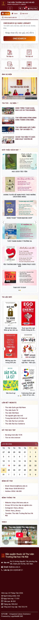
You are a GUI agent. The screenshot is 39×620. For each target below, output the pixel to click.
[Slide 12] (27, 96)
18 (9, 466)
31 (25, 452)
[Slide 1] (9, 96)
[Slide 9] (22, 96)
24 (3, 470)
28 (9, 452)
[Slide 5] (16, 96)
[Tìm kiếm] (20, 8)
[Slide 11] (26, 96)
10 (3, 461)
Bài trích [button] (25, 13)
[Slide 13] (29, 96)
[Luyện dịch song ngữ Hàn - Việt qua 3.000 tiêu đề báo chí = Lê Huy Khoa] (28, 346)
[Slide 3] (12, 96)
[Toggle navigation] (9, 8)
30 (19, 452)
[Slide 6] (17, 96)
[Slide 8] (21, 96)
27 (3, 452)
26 (14, 470)
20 (19, 466)
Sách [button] (15, 13)
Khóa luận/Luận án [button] (10, 17)
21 (25, 466)
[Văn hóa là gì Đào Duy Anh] (10, 378)
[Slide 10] (24, 96)
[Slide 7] (19, 96)
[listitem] (10, 53)
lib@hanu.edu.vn (14, 567)
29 (14, 452)
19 (14, 466)
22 (30, 466)
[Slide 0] (8, 96)
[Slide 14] (31, 96)
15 (30, 461)
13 (19, 461)
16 (35, 461)
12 (14, 461)
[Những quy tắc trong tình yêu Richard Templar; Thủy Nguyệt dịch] (10, 346)
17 (3, 466)
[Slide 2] (11, 96)
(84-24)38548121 (16, 570)
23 (35, 466)
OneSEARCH (19, 38)
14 (25, 461)
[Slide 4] (14, 96)
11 (9, 461)
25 (9, 470)
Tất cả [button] (7, 13)
